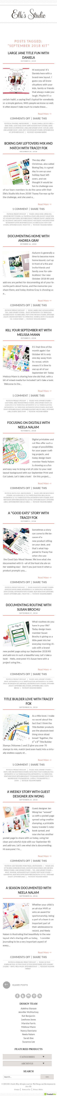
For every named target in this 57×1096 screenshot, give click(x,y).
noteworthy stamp (12, 223)
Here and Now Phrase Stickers (24, 403)
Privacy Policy (38, 1089)
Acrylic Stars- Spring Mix (43, 214)
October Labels (20, 315)
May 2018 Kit (37, 220)
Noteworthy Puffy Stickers (39, 497)
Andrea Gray (37, 310)
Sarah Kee (28, 1038)
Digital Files (16, 493)
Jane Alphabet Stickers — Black (19, 312)
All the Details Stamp (28, 216)
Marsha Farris (28, 1023)
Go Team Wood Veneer (34, 964)
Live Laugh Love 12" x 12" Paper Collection (27, 495)
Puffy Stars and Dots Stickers (36, 315)
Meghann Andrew (40, 132)
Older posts (16, 985)
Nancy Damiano (29, 1031)
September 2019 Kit (18, 132)
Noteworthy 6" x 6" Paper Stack (41, 312)
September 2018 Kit (16, 225)
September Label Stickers (22, 686)
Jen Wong (13, 872)
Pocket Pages (27, 866)
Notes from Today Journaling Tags (41, 772)
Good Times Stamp (20, 126)
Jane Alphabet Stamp (42, 403)
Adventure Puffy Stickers (12, 216)
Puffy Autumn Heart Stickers (33, 130)
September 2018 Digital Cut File (22, 500)
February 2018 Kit (39, 218)
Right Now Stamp (39, 592)
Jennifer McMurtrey (28, 1012)
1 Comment (20, 209)
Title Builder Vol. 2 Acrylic (27, 778)
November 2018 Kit (26, 223)
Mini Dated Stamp (48, 220)
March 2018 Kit (28, 220)
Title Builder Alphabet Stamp (39, 776)
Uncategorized (24, 123)
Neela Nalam (46, 495)
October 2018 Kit (38, 223)
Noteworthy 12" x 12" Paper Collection (38, 405)
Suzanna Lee (28, 1042)
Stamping (15, 123)
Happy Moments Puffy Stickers (37, 126)
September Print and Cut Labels (19, 502)
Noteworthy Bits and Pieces (17, 684)
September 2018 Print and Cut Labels (33, 409)
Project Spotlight (20, 214)
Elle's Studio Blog (13, 1084)
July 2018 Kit (9, 220)
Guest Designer (17, 866)
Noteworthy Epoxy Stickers (35, 407)
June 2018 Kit (18, 220)
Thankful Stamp (39, 317)
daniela (40, 123)
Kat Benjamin (28, 1016)
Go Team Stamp (21, 964)
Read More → (44, 114)
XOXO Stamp (22, 411)
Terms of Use (26, 1089)
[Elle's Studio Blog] (29, 14)
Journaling (19, 962)
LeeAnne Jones (28, 1019)
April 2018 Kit (40, 216)
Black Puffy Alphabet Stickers (43, 587)
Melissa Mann (28, 1027)
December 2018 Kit (26, 218)
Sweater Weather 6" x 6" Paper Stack (21, 317)
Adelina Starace (28, 1008)
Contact (16, 1089)
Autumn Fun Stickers (13, 218)
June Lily (28, 1086)
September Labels (15, 594)
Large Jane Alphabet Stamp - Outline (36, 128)
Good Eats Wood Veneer (13, 589)
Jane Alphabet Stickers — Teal (25, 870)
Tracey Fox (26, 225)
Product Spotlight (18, 310)
